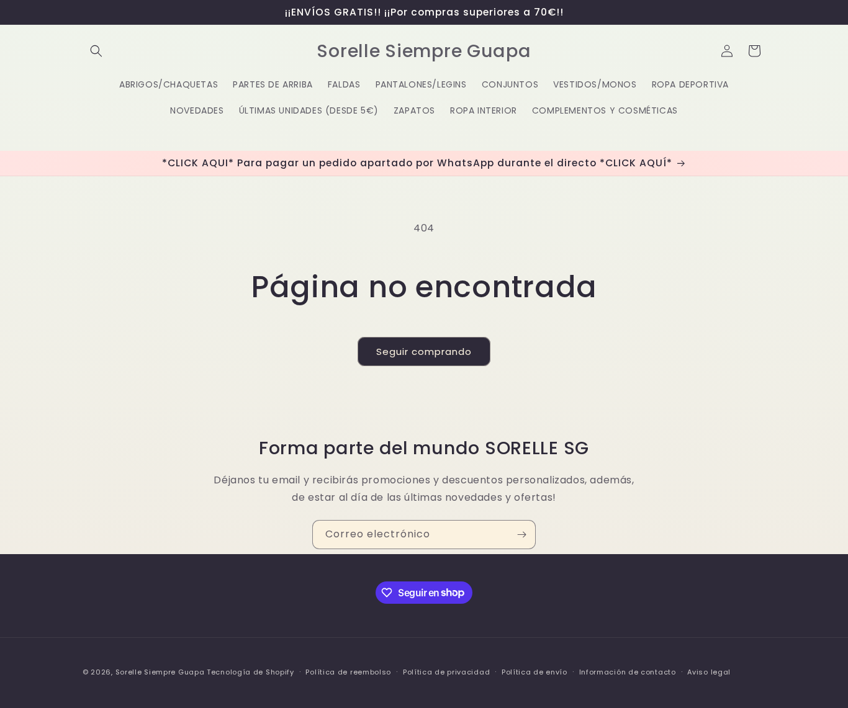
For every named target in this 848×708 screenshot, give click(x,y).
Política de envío (534, 671)
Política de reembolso (348, 671)
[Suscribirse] (521, 534)
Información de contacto (627, 671)
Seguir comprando (424, 351)
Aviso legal (709, 671)
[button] (96, 51)
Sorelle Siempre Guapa (160, 672)
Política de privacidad (446, 671)
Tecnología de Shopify (250, 672)
